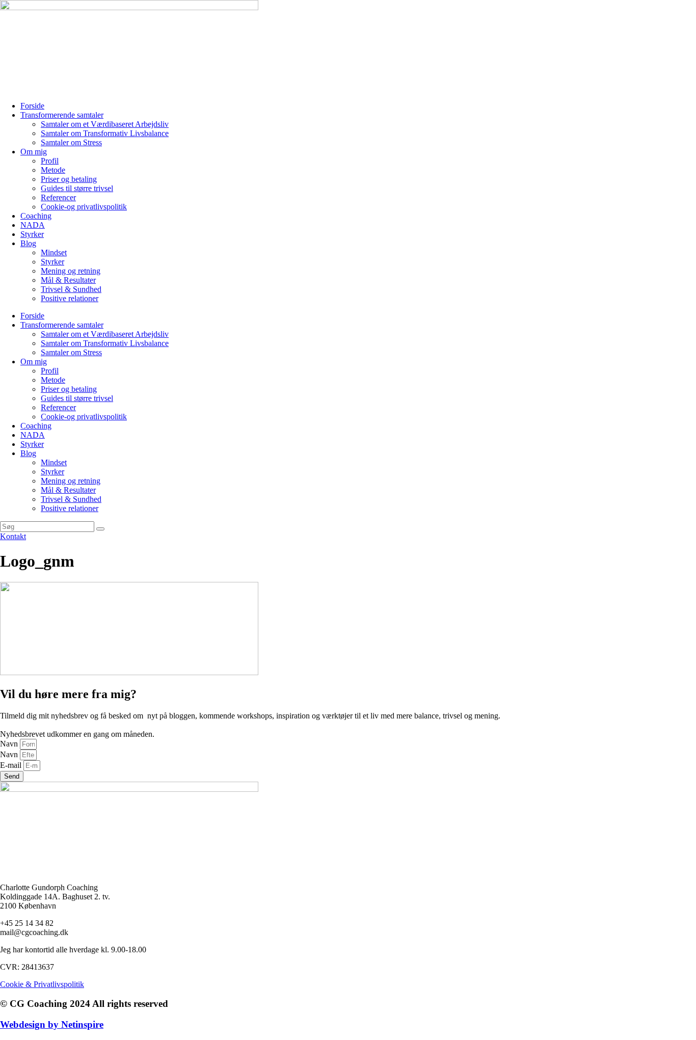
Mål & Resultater (68, 280)
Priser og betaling (69, 179)
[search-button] (100, 528)
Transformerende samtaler (61, 115)
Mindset (54, 252)
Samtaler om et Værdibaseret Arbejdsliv (105, 124)
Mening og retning (70, 270)
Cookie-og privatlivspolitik (84, 206)
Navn (10, 743)
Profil (50, 160)
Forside (32, 105)
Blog (28, 243)
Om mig (33, 151)
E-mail (11, 765)
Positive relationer (69, 298)
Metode (53, 170)
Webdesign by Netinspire (51, 1024)
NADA (32, 225)
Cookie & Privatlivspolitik (42, 984)
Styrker (32, 234)
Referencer (58, 197)
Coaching (35, 215)
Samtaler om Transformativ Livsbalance (105, 133)
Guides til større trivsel (77, 188)
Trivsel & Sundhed (71, 289)
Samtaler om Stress (71, 142)
